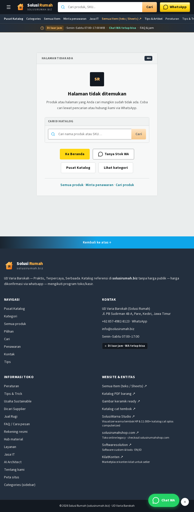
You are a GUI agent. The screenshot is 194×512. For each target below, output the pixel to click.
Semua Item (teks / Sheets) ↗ (121, 19)
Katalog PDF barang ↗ (118, 393)
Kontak (9, 354)
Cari (149, 7)
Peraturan (172, 19)
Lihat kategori (116, 167)
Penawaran (12, 346)
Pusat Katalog (13, 19)
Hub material (13, 439)
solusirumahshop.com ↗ (120, 432)
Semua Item (52, 19)
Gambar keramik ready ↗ (121, 401)
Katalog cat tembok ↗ (119, 409)
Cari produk (125, 185)
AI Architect (12, 462)
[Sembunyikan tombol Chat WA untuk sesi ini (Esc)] (185, 502)
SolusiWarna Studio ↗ (118, 416)
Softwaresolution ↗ (117, 444)
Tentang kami (14, 469)
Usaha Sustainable (18, 401)
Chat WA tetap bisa (122, 28)
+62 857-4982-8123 (116, 321)
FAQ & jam (147, 28)
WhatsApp (139, 321)
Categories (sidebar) (19, 484)
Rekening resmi (16, 431)
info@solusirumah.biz (118, 329)
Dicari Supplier (15, 409)
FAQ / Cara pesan (17, 424)
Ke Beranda (74, 154)
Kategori (10, 316)
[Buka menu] (8, 7)
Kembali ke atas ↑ (97, 242)
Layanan (10, 446)
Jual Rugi (10, 416)
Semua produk (71, 185)
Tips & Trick (13, 393)
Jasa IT (94, 19)
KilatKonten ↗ (112, 457)
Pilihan (9, 331)
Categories (33, 19)
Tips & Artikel (153, 19)
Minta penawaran (74, 19)
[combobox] (100, 7)
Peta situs (11, 477)
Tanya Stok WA (117, 154)
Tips (7, 361)
